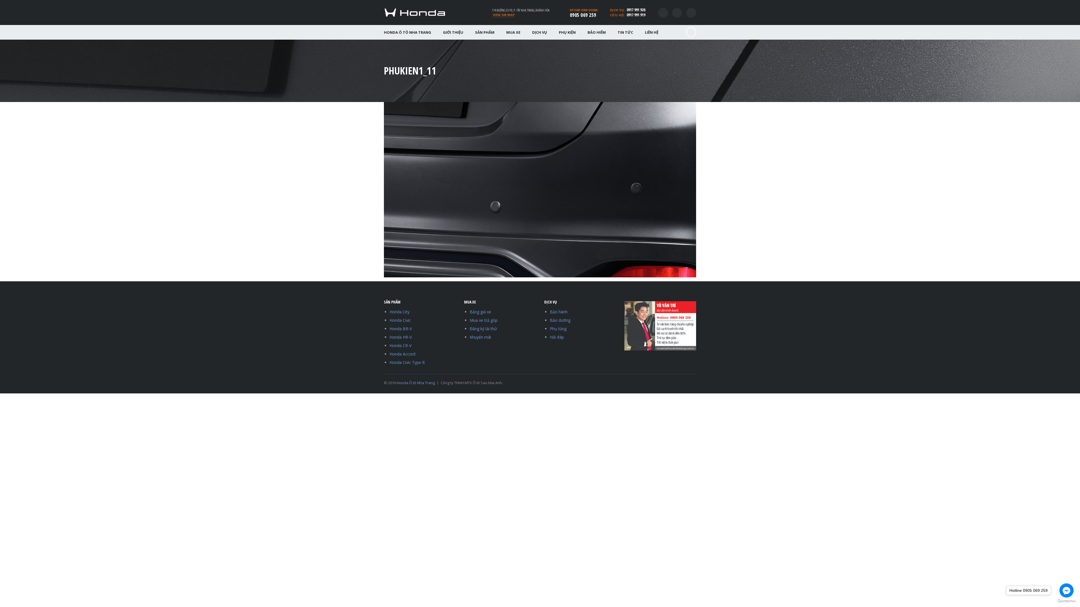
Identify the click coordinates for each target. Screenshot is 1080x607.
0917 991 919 (636, 14)
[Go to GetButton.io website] (1067, 601)
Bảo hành (559, 311)
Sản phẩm (484, 32)
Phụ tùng (558, 328)
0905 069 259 (583, 15)
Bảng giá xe (480, 311)
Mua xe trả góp (484, 320)
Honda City (400, 311)
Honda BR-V (401, 328)
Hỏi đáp (557, 337)
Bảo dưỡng (560, 320)
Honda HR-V (401, 337)
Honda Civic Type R (407, 362)
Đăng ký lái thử (483, 328)
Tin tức (625, 32)
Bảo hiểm (597, 32)
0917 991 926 (636, 9)
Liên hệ (651, 32)
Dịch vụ (539, 32)
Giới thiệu (453, 32)
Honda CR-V (400, 345)
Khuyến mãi (480, 337)
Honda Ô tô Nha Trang (407, 32)
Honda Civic (400, 320)
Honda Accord (402, 354)
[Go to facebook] (1066, 590)
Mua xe (513, 32)
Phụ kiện (567, 32)
